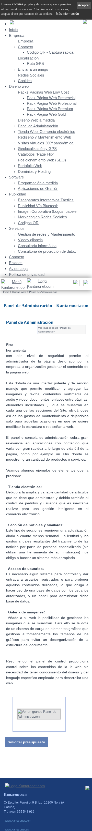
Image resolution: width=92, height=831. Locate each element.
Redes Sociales (31, 75)
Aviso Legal (18, 268)
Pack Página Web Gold (46, 114)
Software (16, 177)
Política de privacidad (26, 274)
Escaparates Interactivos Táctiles (46, 200)
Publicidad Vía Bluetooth (38, 206)
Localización (28, 58)
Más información (67, 14)
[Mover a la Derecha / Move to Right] (69, 712)
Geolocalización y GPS (37, 149)
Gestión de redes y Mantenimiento (46, 234)
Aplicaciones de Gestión (38, 189)
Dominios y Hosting (34, 172)
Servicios (17, 228)
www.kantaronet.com (18, 820)
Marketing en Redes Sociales (42, 217)
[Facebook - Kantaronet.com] (87, 789)
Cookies (25, 81)
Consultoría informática (37, 246)
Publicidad (17, 194)
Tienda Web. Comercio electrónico (46, 132)
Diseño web (19, 86)
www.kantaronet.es (17, 829)
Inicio (13, 29)
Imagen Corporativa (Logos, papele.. (48, 211)
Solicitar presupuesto (26, 742)
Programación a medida (38, 183)
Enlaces (15, 263)
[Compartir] (75, 284)
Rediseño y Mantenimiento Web (44, 137)
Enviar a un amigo (33, 69)
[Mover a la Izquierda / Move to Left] (8, 712)
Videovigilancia (30, 240)
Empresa (16, 35)
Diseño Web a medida (36, 120)
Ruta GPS (35, 64)
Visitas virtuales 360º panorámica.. (46, 143)
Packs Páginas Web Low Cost (43, 92)
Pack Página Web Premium (50, 109)
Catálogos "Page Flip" (36, 154)
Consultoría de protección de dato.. (47, 251)
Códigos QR (28, 223)
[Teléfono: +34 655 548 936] (86, 284)
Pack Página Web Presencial (51, 98)
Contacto (25, 47)
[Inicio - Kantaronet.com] (40, 284)
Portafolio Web (30, 166)
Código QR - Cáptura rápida (50, 52)
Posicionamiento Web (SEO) (42, 160)
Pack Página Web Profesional (51, 103)
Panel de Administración (38, 126)
